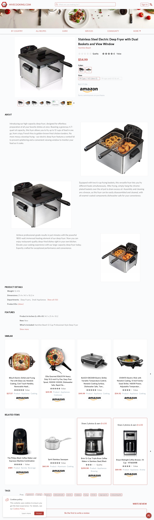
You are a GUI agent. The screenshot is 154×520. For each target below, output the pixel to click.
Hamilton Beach (84, 48)
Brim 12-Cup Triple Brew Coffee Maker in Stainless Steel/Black (94, 460)
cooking (39, 495)
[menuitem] (144, 4)
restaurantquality (116, 495)
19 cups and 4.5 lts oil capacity (111, 78)
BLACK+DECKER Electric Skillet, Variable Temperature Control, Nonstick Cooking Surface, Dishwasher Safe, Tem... (94, 382)
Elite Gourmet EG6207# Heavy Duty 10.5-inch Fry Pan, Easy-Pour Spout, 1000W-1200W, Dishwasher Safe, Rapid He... (58, 380)
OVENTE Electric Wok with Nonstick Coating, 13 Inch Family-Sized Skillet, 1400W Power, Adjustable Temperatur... (130, 382)
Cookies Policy (19, 508)
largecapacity (103, 495)
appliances (30, 495)
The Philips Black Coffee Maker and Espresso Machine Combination (21, 459)
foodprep (78, 495)
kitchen (93, 495)
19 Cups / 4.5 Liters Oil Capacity (89, 78)
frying (86, 495)
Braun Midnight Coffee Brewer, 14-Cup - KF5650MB (130, 461)
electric (69, 495)
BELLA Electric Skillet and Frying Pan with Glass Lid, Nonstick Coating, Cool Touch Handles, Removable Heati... (22, 382)
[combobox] (85, 5)
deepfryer (48, 495)
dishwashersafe (59, 495)
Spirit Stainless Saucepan (58, 459)
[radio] (79, 54)
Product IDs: (15, 304)
